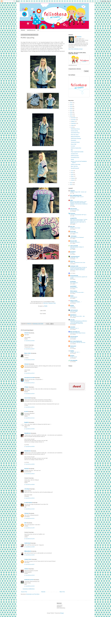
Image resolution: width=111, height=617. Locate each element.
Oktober (73, 121)
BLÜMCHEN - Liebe (74, 257)
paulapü (72, 305)
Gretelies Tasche (73, 356)
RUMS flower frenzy (75, 129)
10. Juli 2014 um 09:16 (29, 498)
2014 (71, 116)
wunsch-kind (27, 398)
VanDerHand (27, 543)
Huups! (72, 295)
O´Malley (26, 387)
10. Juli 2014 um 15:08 (29, 546)
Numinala (26, 468)
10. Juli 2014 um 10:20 (29, 509)
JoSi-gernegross (74, 336)
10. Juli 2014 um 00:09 (29, 359)
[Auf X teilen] (50, 324)
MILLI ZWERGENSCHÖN (75, 195)
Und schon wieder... (74, 311)
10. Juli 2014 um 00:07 (29, 348)
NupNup (72, 350)
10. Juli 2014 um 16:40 (29, 555)
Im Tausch (72, 252)
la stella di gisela (28, 502)
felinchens (79, 36)
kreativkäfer (73, 281)
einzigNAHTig (73, 218)
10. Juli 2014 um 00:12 (29, 382)
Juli (72, 127)
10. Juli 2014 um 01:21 (29, 418)
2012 (71, 184)
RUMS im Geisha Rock (76, 148)
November (73, 119)
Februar (73, 178)
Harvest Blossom (73, 297)
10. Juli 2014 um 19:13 (29, 575)
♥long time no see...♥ (74, 328)
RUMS (45, 306)
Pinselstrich (73, 140)
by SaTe (26, 411)
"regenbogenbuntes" (75, 256)
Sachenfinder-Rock (75, 132)
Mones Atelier (27, 353)
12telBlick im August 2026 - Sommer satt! (78, 191)
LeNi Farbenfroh (74, 310)
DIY (38, 30)
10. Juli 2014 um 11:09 (29, 527)
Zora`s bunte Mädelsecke (76, 341)
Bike (72, 149)
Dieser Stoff (73, 144)
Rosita (72, 159)
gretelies (72, 355)
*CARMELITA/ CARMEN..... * (76, 301)
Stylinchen (72, 261)
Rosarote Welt (73, 241)
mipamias (72, 190)
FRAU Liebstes (73, 291)
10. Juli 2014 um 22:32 (29, 586)
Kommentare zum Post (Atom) (32, 594)
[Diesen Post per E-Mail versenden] (46, 324)
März (72, 176)
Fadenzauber (73, 346)
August (72, 125)
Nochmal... (72, 347)
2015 (71, 114)
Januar (72, 180)
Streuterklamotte (74, 275)
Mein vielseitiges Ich (75, 331)
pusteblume (73, 251)
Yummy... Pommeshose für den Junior (77, 262)
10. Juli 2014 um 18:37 (29, 564)
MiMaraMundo (27, 551)
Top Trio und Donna (74, 232)
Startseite (23, 30)
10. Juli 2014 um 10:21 (29, 518)
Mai (72, 172)
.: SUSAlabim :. (73, 236)
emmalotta (72, 327)
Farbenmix (72, 213)
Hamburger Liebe (74, 266)
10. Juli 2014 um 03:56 (29, 428)
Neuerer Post (24, 591)
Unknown (26, 332)
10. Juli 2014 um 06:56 (29, 446)
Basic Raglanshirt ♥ (74, 282)
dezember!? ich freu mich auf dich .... (77, 292)
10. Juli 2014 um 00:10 (29, 373)
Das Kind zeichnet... (74, 287)
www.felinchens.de (31, 30)
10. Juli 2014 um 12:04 (29, 538)
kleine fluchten (73, 208)
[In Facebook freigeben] (51, 324)
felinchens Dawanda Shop (49, 303)
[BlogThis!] (48, 324)
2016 (71, 112)
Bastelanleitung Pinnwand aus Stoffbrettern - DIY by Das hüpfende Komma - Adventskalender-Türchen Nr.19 (78, 322)
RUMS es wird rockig (75, 164)
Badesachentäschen (75, 136)
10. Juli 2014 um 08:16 (29, 473)
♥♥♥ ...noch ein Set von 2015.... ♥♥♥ (77, 316)
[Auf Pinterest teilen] (53, 324)
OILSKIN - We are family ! (75, 227)
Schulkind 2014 (74, 153)
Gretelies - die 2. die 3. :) (75, 352)
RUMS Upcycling (74, 155)
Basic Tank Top (74, 166)
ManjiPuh (26, 422)
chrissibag (26, 488)
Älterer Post (62, 591)
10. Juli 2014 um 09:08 (29, 484)
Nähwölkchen (27, 433)
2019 (71, 106)
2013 (71, 182)
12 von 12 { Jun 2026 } (74, 209)
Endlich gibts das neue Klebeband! (77, 237)
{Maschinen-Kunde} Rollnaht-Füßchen (77, 332)
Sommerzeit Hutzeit (75, 142)
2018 (71, 108)
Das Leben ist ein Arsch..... (75, 242)
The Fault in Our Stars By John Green (77, 342)
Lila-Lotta (72, 319)
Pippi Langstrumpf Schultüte (77, 151)
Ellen (25, 522)
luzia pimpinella (73, 360)
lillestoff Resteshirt (75, 168)
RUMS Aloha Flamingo (76, 138)
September (73, 123)
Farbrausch (72, 306)
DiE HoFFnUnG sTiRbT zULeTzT (77, 196)
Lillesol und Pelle (74, 245)
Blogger (62, 613)
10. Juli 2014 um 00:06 (29, 340)
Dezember (73, 117)
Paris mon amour (74, 134)
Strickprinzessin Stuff (29, 377)
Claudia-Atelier (27, 559)
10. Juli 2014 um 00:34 (29, 393)
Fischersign (73, 231)
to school (73, 146)
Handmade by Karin (29, 579)
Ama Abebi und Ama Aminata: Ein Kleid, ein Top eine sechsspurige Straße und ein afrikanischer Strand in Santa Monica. (78, 268)
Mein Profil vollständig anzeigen (76, 49)
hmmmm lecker (73, 337)
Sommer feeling (74, 130)
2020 (71, 104)
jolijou (71, 200)
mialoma (26, 568)
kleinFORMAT (73, 286)
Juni (72, 170)
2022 (71, 102)
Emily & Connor (73, 300)
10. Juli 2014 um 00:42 (29, 407)
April (72, 174)
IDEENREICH (73, 315)
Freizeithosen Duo (75, 157)
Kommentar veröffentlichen (29, 589)
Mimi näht (72, 226)
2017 (71, 110)
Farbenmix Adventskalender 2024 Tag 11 (78, 214)
